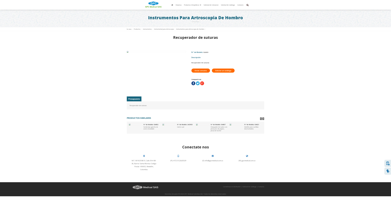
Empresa (178, 5)
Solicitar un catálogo (223, 70)
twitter (198, 83)
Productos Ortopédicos (191, 5)
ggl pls (202, 83)
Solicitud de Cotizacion (211, 5)
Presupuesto (134, 99)
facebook (193, 83)
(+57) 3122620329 (179, 161)
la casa (129, 29)
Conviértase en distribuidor (232, 187)
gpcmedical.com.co (248, 161)
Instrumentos (147, 29)
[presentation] (261, 118)
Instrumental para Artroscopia (164, 29)
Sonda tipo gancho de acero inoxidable (150, 127)
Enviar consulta (201, 70)
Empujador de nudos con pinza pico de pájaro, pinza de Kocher (219, 128)
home (172, 5)
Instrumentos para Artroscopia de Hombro (190, 29)
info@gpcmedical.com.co (214, 161)
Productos (137, 29)
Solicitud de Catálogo (228, 5)
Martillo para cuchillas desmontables (251, 127)
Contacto (240, 5)
